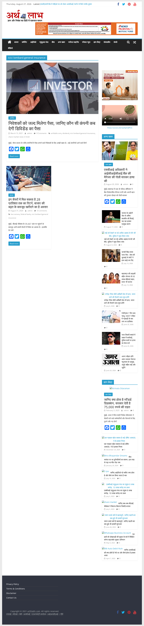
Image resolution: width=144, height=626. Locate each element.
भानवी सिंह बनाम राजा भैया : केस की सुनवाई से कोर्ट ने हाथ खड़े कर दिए (128, 256)
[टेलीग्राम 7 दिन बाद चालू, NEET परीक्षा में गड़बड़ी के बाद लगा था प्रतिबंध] (111, 311)
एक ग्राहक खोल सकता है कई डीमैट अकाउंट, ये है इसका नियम (116, 445)
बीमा (53, 42)
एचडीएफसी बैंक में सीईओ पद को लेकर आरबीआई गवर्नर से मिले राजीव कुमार (66, 4)
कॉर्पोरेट (24, 42)
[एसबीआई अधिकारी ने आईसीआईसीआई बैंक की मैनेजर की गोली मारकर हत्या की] (120, 143)
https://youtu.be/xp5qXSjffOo (119, 127)
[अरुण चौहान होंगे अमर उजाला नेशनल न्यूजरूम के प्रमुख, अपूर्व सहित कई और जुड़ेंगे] (111, 355)
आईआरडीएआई (53, 614)
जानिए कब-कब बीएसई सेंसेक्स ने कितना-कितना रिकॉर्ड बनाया (118, 504)
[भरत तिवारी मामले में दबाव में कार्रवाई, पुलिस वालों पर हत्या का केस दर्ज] (111, 333)
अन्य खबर (61, 42)
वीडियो (10, 48)
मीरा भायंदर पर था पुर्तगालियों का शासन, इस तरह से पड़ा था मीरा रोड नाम (119, 460)
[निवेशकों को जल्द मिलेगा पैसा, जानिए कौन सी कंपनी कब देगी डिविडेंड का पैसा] (52, 64)
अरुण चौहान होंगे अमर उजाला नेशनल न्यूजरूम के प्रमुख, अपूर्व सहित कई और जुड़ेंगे (128, 362)
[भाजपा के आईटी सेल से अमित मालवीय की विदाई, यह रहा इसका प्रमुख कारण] (111, 211)
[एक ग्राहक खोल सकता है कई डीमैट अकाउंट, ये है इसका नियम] (119, 437)
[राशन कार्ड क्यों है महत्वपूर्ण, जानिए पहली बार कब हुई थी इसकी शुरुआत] (119, 515)
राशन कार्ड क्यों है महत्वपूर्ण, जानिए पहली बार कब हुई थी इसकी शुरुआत (119, 522)
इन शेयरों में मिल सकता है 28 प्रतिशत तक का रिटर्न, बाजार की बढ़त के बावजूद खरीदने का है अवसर (28, 203)
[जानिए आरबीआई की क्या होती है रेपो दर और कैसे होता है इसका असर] (112, 548)
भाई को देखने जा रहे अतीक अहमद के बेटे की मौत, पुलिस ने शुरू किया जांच (119, 240)
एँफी (61, 614)
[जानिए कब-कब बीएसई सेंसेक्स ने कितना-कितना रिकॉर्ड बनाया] (109, 502)
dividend (65, 133)
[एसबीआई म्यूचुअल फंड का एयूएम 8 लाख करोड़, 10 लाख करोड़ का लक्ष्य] (119, 484)
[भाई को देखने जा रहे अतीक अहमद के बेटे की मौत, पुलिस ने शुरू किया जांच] (119, 233)
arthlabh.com (56, 133)
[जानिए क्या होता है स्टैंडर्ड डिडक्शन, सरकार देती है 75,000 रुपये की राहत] (120, 388)
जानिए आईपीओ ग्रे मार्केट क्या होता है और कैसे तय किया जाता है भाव (119, 474)
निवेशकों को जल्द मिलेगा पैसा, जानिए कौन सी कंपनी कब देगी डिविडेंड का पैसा (51, 125)
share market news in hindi (19, 137)
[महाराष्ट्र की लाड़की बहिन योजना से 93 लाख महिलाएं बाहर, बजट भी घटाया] (111, 272)
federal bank (26, 214)
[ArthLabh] (9, 42)
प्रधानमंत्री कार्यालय (39, 614)
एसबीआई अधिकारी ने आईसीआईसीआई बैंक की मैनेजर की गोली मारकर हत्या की (119, 175)
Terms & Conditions (15, 588)
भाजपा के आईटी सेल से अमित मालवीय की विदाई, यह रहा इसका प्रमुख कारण (128, 218)
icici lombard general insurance (82, 133)
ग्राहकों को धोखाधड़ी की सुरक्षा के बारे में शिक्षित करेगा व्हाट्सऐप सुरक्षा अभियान (119, 537)
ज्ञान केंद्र (97, 42)
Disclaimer (11, 593)
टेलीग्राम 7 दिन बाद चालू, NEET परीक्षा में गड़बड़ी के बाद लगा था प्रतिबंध (128, 317)
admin (29, 133)
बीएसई (15, 614)
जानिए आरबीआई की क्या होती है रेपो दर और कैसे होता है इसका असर (119, 552)
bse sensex (15, 214)
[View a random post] (134, 42)
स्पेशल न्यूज (86, 42)
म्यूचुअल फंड (44, 42)
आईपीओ (33, 42)
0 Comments (41, 133)
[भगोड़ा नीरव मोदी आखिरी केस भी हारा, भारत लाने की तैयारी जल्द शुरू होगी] (119, 294)
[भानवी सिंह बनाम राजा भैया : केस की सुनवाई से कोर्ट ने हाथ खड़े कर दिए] (111, 250)
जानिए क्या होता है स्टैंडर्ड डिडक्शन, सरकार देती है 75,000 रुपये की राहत (117, 403)
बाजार (16, 42)
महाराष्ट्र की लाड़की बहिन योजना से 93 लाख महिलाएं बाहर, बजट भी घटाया (128, 277)
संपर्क (115, 42)
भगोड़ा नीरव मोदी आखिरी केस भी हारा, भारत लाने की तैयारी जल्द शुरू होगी (119, 301)
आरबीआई (27, 614)
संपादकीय (107, 42)
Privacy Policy (12, 584)
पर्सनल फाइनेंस (73, 42)
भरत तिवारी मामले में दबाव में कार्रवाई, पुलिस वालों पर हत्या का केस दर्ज (128, 338)
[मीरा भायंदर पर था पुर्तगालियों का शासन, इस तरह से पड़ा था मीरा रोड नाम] (114, 455)
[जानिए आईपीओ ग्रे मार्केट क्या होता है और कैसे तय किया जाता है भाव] (105, 471)
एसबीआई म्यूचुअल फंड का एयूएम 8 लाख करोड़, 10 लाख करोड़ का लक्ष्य (118, 492)
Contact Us (11, 597)
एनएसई (9, 614)
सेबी (20, 614)
